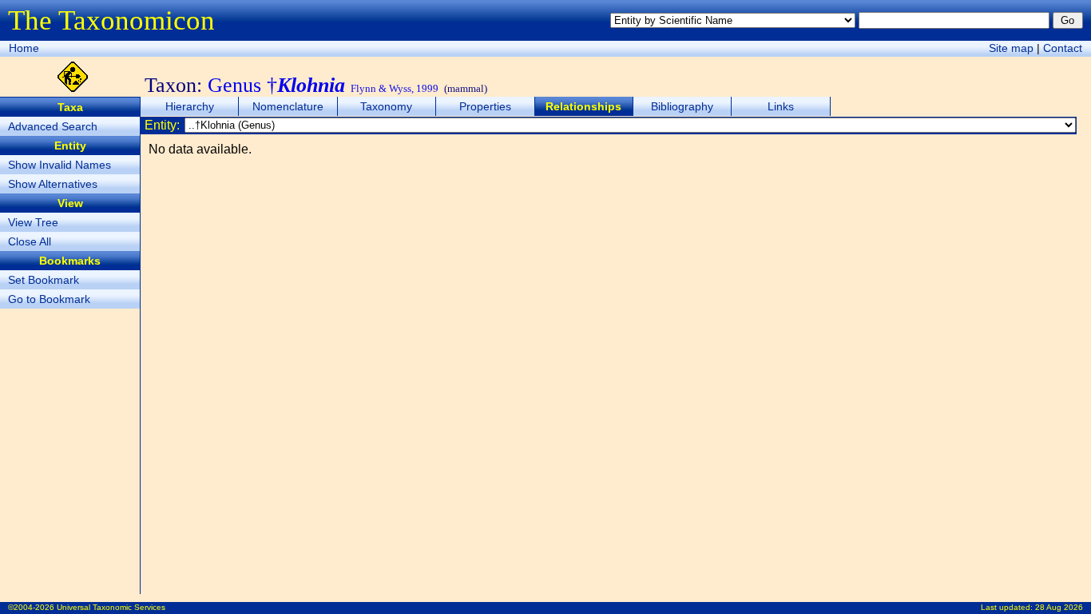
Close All (29, 241)
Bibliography (682, 106)
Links (781, 106)
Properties (485, 106)
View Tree (33, 222)
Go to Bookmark (49, 299)
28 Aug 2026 (1059, 607)
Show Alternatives (52, 183)
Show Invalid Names (59, 164)
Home (24, 48)
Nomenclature (287, 106)
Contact (1062, 48)
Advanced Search (52, 126)
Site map (1011, 48)
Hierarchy (189, 106)
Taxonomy (386, 106)
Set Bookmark (43, 279)
